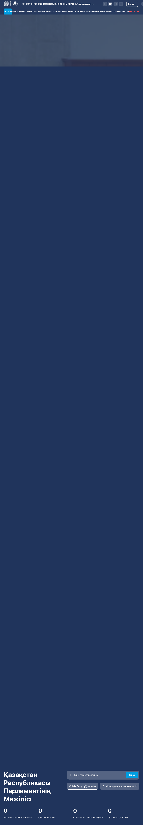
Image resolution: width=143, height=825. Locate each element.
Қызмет (49, 11)
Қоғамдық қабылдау (76, 11)
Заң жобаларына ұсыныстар (117, 11)
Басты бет (8, 11)
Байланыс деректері (84, 4)
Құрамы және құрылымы (35, 11)
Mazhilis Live (134, 11)
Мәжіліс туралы (18, 11)
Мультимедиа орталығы (95, 11)
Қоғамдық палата (60, 11)
